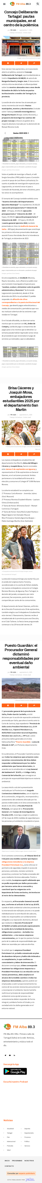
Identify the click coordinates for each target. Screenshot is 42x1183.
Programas (17, 1161)
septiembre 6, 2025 (25, 415)
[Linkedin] (14, 1055)
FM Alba (13, 30)
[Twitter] (5, 1055)
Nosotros (29, 1161)
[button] (4, 4)
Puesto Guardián (23, 742)
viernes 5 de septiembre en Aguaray (20, 469)
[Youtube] (10, 1055)
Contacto (9, 1166)
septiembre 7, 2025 (25, 30)
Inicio (7, 1161)
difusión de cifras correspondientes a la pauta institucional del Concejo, (21, 302)
